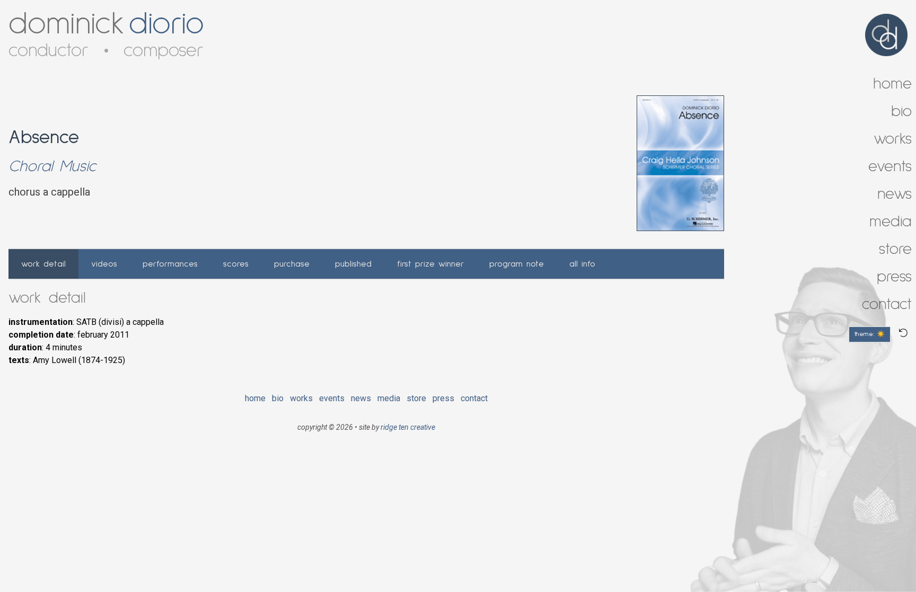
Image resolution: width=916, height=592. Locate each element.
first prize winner (430, 264)
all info (582, 264)
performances (170, 264)
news (361, 398)
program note (516, 264)
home (255, 398)
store (416, 398)
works (301, 398)
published (353, 264)
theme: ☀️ (870, 334)
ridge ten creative (408, 427)
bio (278, 398)
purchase (292, 264)
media (388, 398)
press (443, 398)
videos (104, 264)
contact (474, 398)
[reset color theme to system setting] (903, 332)
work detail (43, 264)
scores (236, 264)
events (332, 398)
